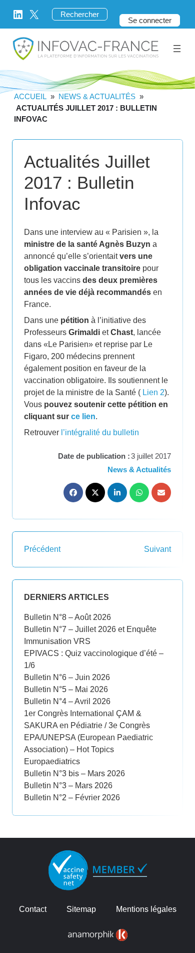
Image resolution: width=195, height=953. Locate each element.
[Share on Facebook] (73, 492)
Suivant (157, 549)
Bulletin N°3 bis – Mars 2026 (74, 773)
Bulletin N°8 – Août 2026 (67, 617)
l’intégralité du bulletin (100, 432)
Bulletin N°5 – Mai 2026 (66, 689)
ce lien (83, 416)
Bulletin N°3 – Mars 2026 (68, 785)
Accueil (30, 96)
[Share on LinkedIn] (117, 492)
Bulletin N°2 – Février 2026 (72, 797)
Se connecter (150, 20)
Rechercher (79, 14)
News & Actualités (97, 96)
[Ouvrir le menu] (177, 49)
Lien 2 (153, 392)
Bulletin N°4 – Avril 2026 (67, 701)
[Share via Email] (161, 492)
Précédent (42, 549)
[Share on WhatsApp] (139, 492)
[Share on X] (95, 492)
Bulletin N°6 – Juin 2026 (67, 677)
